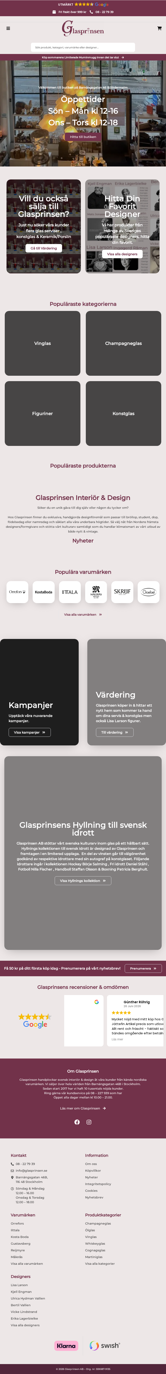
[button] (83, 4)
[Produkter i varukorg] (159, 28)
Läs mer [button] (76, 1039)
